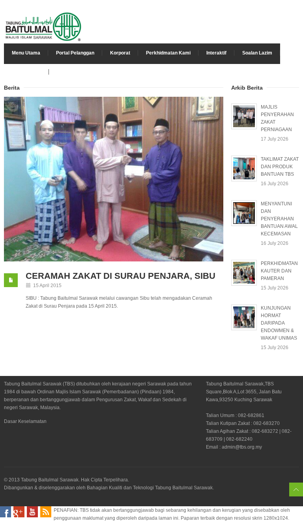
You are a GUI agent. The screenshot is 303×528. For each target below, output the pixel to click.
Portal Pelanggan (75, 53)
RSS (45, 511)
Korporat (120, 53)
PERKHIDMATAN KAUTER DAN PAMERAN (279, 271)
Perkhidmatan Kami (168, 53)
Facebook (5, 511)
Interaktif (216, 53)
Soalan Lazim (257, 53)
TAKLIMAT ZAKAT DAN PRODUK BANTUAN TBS (280, 166)
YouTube (32, 511)
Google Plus (18, 511)
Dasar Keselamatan (25, 421)
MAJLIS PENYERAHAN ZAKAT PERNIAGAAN (277, 118)
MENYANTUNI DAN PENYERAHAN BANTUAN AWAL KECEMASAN (279, 219)
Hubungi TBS (26, 72)
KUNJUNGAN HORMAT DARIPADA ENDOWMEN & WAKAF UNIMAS (279, 323)
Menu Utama (26, 53)
